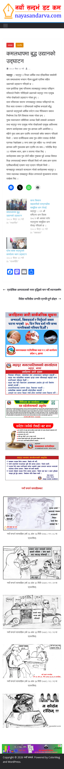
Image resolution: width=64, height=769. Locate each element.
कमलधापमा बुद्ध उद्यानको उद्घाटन (14, 213)
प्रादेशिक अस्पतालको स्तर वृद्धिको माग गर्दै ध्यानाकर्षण (34, 290)
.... (29, 68)
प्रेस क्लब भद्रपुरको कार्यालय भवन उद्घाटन (16, 252)
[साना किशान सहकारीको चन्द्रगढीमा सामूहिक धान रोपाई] (42, 216)
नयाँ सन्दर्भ (28, 757)
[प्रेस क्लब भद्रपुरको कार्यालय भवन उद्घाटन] (16, 243)
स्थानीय (19, 45)
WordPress (14, 761)
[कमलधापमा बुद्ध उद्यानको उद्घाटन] (16, 204)
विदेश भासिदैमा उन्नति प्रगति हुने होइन (38, 299)
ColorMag (54, 757)
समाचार (10, 45)
